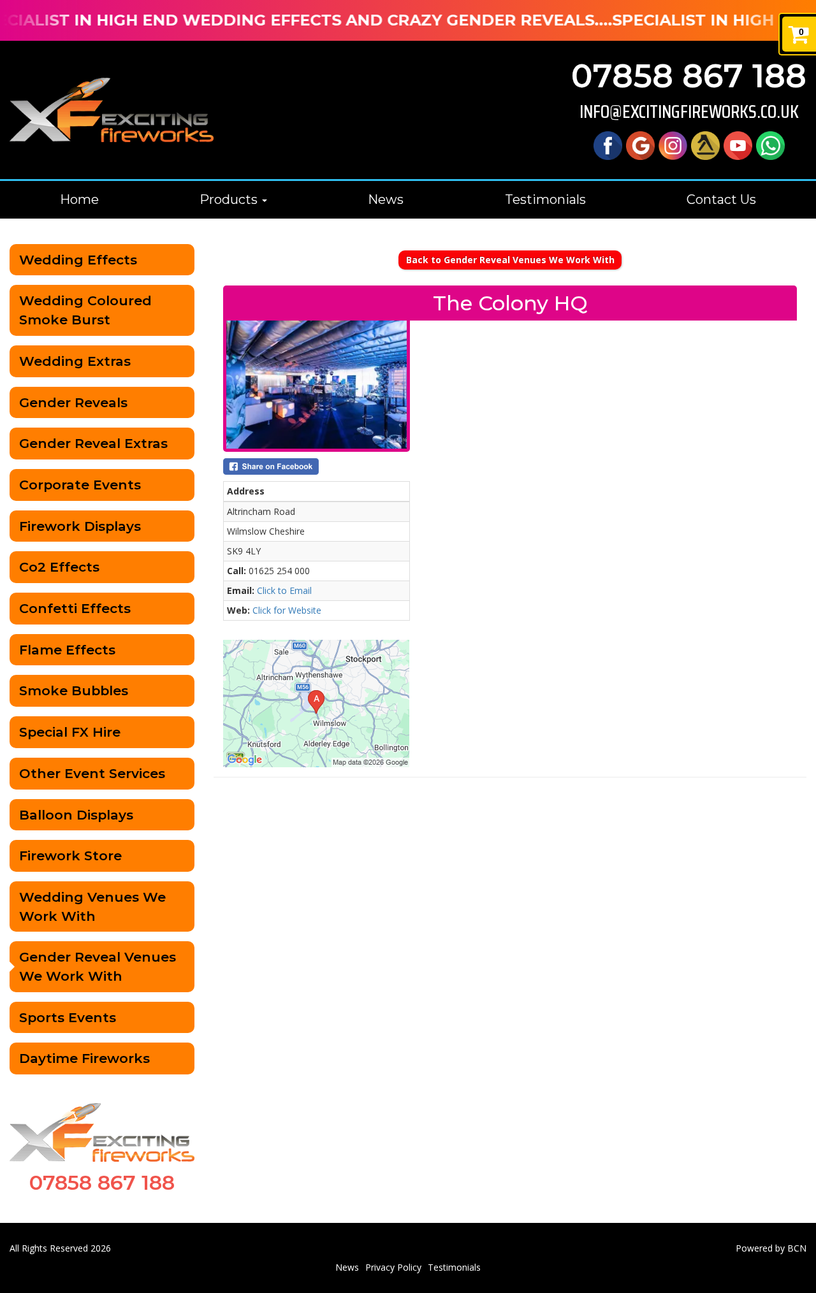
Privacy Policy (393, 1267)
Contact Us (721, 199)
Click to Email (284, 590)
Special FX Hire (69, 732)
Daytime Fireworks (84, 1058)
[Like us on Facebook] (608, 144)
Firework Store (70, 855)
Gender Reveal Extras (93, 443)
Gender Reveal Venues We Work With (97, 966)
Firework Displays (80, 526)
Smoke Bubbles (73, 690)
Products (230, 199)
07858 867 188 (688, 76)
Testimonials (545, 199)
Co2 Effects (59, 567)
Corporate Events (80, 485)
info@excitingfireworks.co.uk (689, 112)
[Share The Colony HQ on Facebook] (316, 466)
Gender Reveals (73, 402)
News (386, 199)
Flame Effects (67, 650)
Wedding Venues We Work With (92, 906)
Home (79, 199)
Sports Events (67, 1017)
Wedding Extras (75, 361)
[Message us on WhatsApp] (770, 144)
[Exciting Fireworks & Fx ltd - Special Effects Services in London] (112, 110)
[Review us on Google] (640, 144)
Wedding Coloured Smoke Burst (85, 310)
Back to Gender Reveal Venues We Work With (510, 260)
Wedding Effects (78, 260)
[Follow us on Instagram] (673, 144)
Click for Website (286, 610)
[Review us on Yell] (705, 144)
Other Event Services (92, 773)
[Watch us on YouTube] (738, 144)
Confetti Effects (75, 608)
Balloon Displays (76, 815)
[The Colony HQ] (316, 385)
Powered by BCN (771, 1248)
